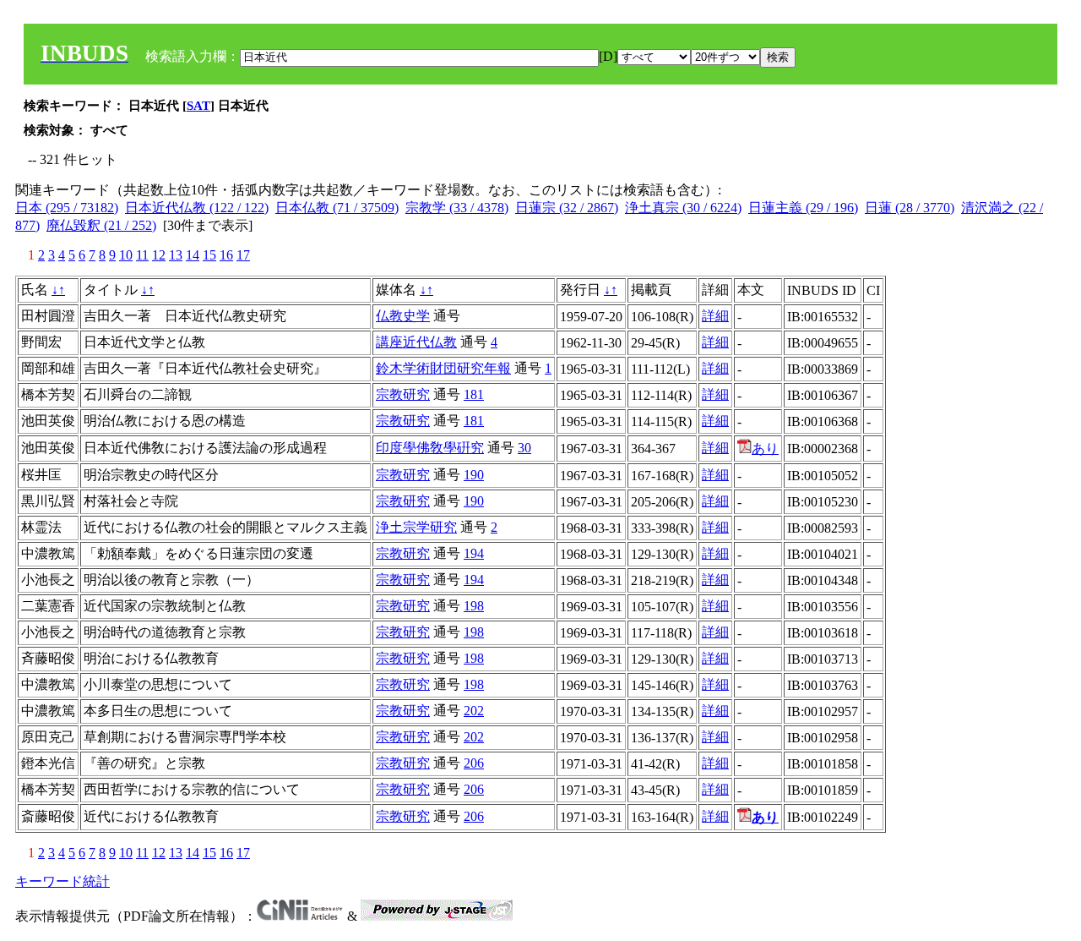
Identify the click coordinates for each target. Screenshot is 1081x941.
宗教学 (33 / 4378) (456, 207)
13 (175, 255)
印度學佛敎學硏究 (430, 447)
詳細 (715, 316)
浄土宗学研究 (416, 527)
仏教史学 (403, 316)
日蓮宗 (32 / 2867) (566, 207)
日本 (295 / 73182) (66, 207)
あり (765, 448)
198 (474, 606)
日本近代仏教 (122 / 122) (197, 207)
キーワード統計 (62, 881)
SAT (198, 105)
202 (474, 710)
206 (474, 763)
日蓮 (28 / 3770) (909, 207)
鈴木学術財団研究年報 (443, 368)
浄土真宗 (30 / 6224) (683, 207)
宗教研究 (403, 394)
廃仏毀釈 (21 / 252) (101, 225)
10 (126, 255)
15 (209, 255)
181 (474, 394)
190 (474, 475)
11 (142, 255)
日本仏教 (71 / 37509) (337, 207)
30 (524, 447)
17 (243, 255)
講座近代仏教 (416, 342)
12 (159, 255)
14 (192, 255)
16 (226, 255)
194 (474, 553)
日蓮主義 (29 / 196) (803, 207)
